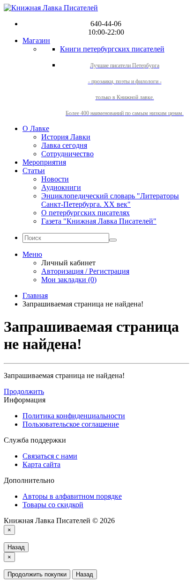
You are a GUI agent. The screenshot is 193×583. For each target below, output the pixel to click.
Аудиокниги (61, 187)
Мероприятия (44, 162)
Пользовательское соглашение (70, 424)
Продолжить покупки (37, 574)
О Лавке (35, 128)
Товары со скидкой (52, 505)
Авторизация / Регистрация (85, 271)
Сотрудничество (67, 154)
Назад (16, 547)
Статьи (33, 171)
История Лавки (65, 137)
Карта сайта (41, 464)
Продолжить (24, 391)
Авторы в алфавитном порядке (72, 496)
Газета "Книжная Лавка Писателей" (98, 221)
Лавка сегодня (64, 145)
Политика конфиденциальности (73, 416)
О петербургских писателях (85, 213)
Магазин (36, 40)
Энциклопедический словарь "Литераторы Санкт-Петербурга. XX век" (110, 200)
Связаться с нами (49, 456)
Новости (55, 179)
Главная (35, 295)
